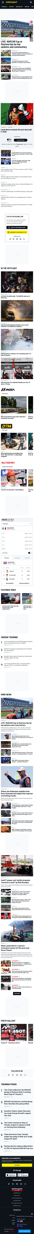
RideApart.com (17, 1205)
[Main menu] (3, 2)
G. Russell (11, 579)
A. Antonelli (12, 575)
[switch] (30, 553)
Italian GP (10, 528)
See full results (24, 583)
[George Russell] (7, 579)
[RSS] (24, 239)
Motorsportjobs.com (17, 1198)
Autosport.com (17, 1200)
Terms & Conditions (8, 1229)
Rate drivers (9, 583)
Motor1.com (17, 1195)
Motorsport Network (13, 1231)
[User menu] (30, 2)
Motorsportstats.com (17, 1203)
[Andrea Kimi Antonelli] (7, 575)
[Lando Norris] (7, 571)
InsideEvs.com (17, 1193)
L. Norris (11, 571)
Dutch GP (11, 562)
